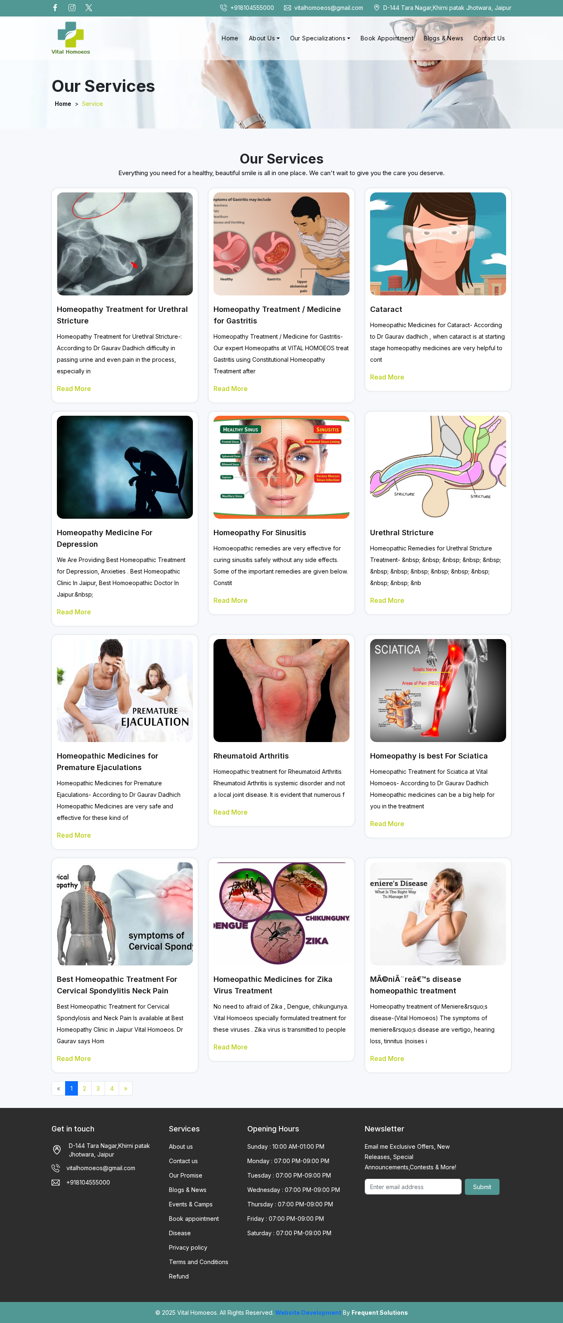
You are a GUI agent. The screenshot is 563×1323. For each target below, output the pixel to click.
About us (181, 1146)
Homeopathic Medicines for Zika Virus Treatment (273, 985)
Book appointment (194, 1218)
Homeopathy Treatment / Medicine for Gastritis (277, 315)
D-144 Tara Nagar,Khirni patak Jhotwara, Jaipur (447, 7)
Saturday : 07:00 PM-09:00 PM (289, 1232)
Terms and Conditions (198, 1261)
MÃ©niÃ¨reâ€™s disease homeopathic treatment (415, 985)
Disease (180, 1232)
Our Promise (185, 1175)
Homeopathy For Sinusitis (259, 532)
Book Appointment (387, 38)
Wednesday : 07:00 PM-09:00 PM (293, 1189)
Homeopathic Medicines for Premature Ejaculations (107, 762)
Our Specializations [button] (318, 38)
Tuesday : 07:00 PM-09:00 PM (289, 1175)
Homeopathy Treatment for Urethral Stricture (122, 315)
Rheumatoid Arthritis (251, 756)
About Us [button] (262, 38)
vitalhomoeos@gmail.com (328, 7)
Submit (482, 1186)
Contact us (183, 1160)
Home (230, 38)
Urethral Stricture (402, 532)
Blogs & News (443, 38)
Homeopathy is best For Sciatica (429, 756)
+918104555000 (252, 7)
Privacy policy (188, 1247)
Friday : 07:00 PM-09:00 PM (285, 1218)
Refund (179, 1276)
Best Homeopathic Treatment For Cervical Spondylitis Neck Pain (117, 985)
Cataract (386, 309)
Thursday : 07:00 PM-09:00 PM (290, 1204)
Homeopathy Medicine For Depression (104, 538)
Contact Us (489, 38)
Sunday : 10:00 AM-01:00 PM (285, 1146)
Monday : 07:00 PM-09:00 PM (288, 1160)
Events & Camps (191, 1204)
